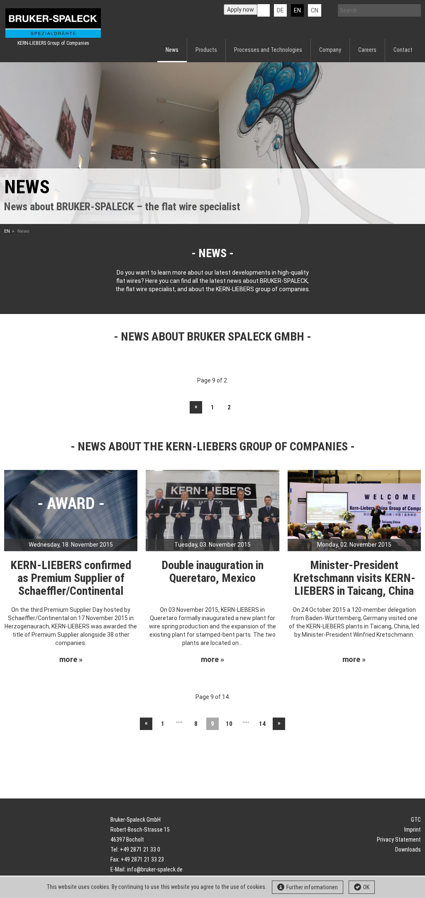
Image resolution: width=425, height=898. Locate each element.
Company (330, 49)
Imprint (412, 829)
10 (229, 724)
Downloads (408, 849)
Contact (403, 49)
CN (314, 10)
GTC (416, 819)
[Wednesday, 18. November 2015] (70, 509)
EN (7, 231)
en (297, 10)
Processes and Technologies (268, 49)
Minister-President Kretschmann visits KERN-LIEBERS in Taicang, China (354, 578)
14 (262, 724)
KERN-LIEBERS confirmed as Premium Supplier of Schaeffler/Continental (70, 578)
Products (206, 49)
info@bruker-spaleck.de (155, 869)
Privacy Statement (399, 839)
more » (71, 659)
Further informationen (312, 887)
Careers (367, 49)
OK (366, 887)
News (172, 49)
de (280, 10)
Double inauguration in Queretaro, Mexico (212, 571)
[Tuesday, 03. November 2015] (212, 509)
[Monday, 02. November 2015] (354, 509)
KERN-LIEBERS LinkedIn (263, 10)
